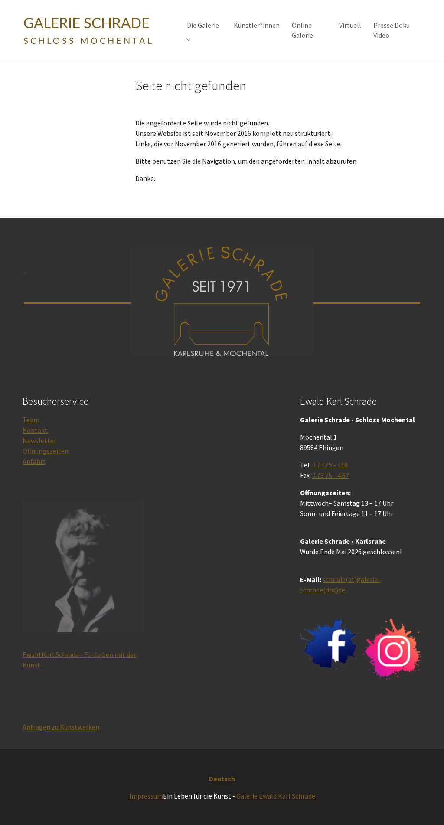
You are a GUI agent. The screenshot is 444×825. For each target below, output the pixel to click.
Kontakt (35, 430)
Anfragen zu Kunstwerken (61, 727)
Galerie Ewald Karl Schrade (275, 796)
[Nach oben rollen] (425, 805)
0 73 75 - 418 (330, 464)
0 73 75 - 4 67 (330, 475)
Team (31, 419)
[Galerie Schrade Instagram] (391, 649)
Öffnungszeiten (46, 451)
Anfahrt (34, 461)
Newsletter (39, 440)
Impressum (146, 796)
